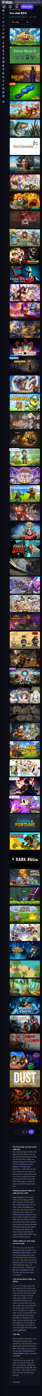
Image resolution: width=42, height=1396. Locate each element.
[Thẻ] (3, 102)
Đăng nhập (27, 6)
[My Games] (10, 6)
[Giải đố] (3, 66)
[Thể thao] (3, 92)
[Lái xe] (3, 77)
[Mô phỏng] (3, 81)
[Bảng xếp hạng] (3, 37)
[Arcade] (3, 43)
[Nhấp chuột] (3, 85)
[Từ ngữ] (3, 96)
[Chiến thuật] (3, 58)
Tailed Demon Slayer (22, 1214)
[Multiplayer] (3, 33)
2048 (17, 1356)
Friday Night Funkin (21, 1353)
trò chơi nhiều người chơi (25, 1328)
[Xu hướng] (3, 22)
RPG (18, 10)
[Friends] (4, 6)
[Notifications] (16, 6)
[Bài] (3, 46)
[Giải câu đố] (3, 62)
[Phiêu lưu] (3, 88)
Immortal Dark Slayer (22, 1252)
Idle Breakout (29, 1351)
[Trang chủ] (3, 10)
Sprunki (33, 1353)
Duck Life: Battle (24, 1207)
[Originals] (3, 29)
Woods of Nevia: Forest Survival (25, 1225)
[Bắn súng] (3, 54)
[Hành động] (3, 69)
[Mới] (3, 18)
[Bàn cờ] (3, 50)
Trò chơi (12, 10)
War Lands (17, 1197)
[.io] (3, 73)
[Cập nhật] (3, 26)
